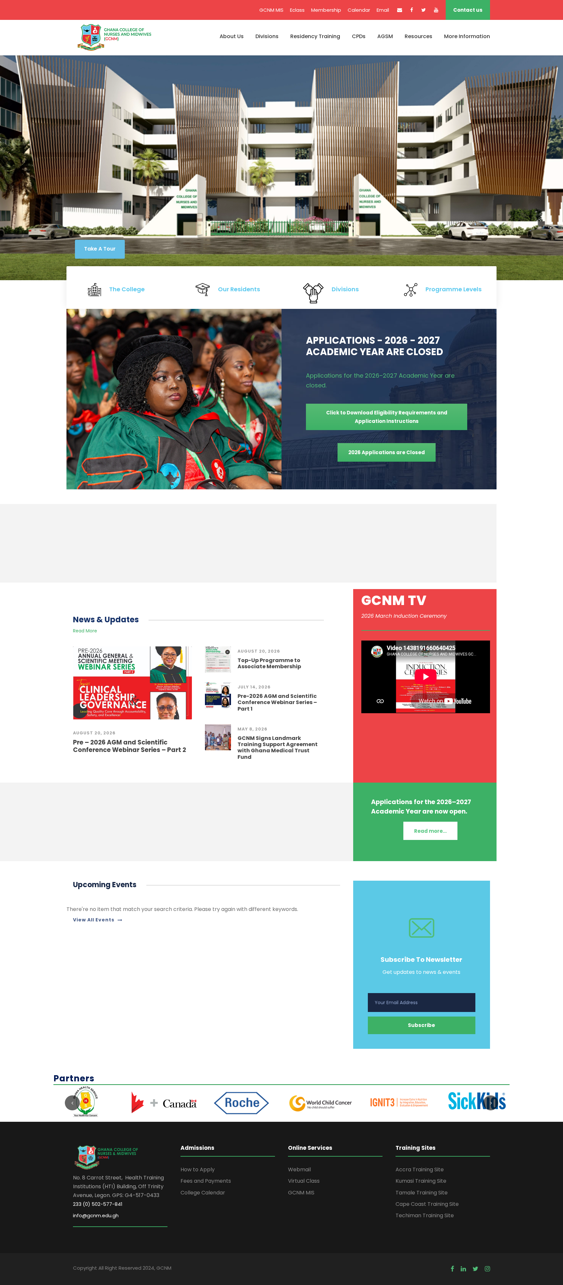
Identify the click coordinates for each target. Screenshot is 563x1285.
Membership (326, 10)
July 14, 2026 (254, 687)
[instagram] (487, 1269)
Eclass (297, 10)
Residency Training (315, 36)
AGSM (385, 36)
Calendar (359, 10)
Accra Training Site (420, 1169)
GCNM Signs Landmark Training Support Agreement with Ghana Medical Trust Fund (278, 747)
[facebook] (411, 10)
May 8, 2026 (252, 729)
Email (383, 10)
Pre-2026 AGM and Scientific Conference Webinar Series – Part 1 (277, 702)
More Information (467, 36)
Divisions (267, 36)
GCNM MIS (271, 10)
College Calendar (202, 1192)
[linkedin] (463, 1269)
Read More (85, 631)
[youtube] (436, 10)
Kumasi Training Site (421, 1181)
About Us (232, 36)
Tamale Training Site (422, 1192)
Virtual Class (304, 1181)
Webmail (299, 1169)
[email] (399, 10)
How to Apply (197, 1169)
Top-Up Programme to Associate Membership (269, 663)
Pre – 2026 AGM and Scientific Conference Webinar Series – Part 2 (129, 746)
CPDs (359, 36)
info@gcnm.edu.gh (96, 1215)
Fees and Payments (205, 1181)
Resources (418, 36)
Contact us (468, 10)
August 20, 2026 (94, 733)
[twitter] (423, 10)
